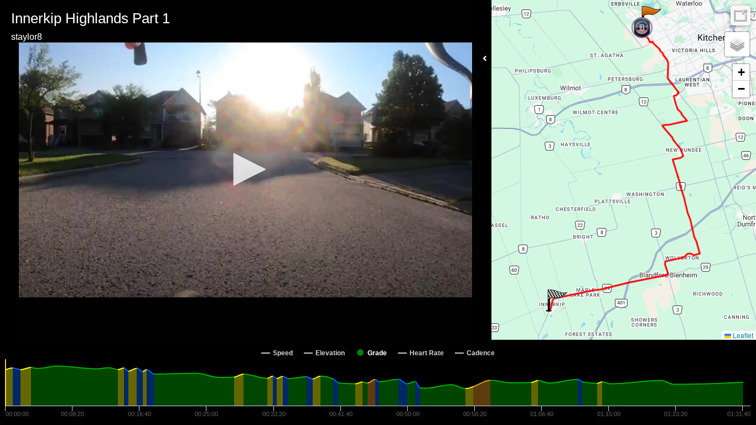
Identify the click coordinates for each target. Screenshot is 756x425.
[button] (245, 169)
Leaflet (742, 335)
